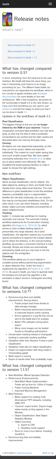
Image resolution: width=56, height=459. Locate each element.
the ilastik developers (23, 453)
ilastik (5, 4)
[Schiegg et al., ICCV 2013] (26, 225)
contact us (7, 108)
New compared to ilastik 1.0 (21, 51)
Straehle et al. (36, 158)
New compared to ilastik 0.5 (21, 45)
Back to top (48, 452)
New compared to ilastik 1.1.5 (22, 57)
